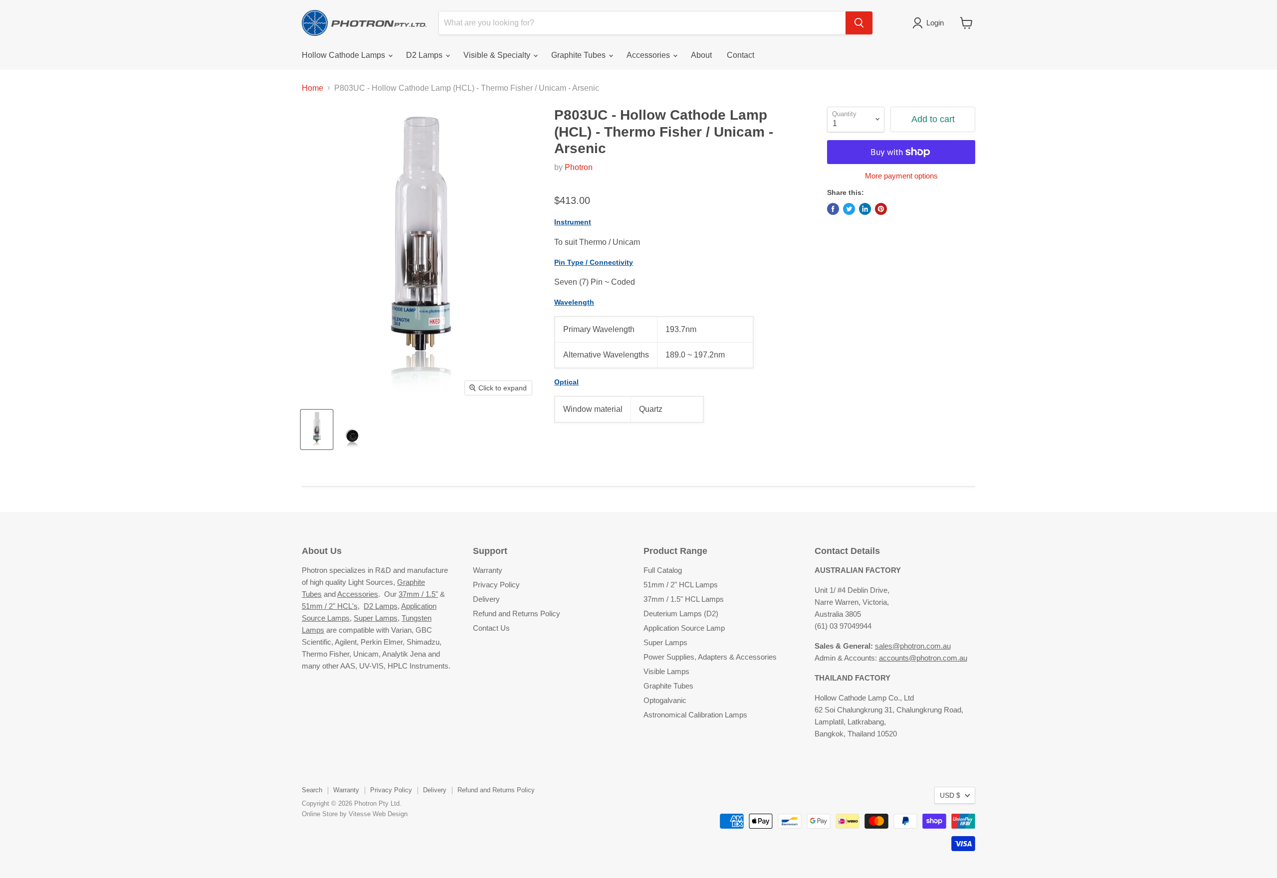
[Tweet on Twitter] (849, 209)
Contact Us (491, 628)
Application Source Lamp (684, 628)
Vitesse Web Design (378, 814)
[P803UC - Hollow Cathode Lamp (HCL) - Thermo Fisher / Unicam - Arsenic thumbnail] (317, 429)
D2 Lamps (425, 55)
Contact (740, 55)
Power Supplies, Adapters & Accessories (710, 657)
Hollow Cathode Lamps (344, 55)
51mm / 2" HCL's (330, 606)
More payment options (901, 176)
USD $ (950, 795)
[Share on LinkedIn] (865, 209)
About (701, 55)
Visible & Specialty (497, 55)
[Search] (859, 22)
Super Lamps (376, 618)
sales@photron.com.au (913, 646)
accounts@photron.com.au (923, 658)
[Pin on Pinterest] (881, 209)
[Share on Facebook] (833, 209)
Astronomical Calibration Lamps (695, 714)
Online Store (320, 814)
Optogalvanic (664, 700)
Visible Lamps (666, 671)
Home (312, 88)
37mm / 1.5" (418, 594)
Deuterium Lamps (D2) (680, 613)
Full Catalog (662, 570)
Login (935, 22)
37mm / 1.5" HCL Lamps (683, 599)
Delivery (486, 599)
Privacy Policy (496, 584)
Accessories (649, 55)
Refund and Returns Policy (516, 613)
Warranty (487, 570)
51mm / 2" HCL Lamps (680, 584)
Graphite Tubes (579, 55)
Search (312, 790)
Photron (579, 167)
